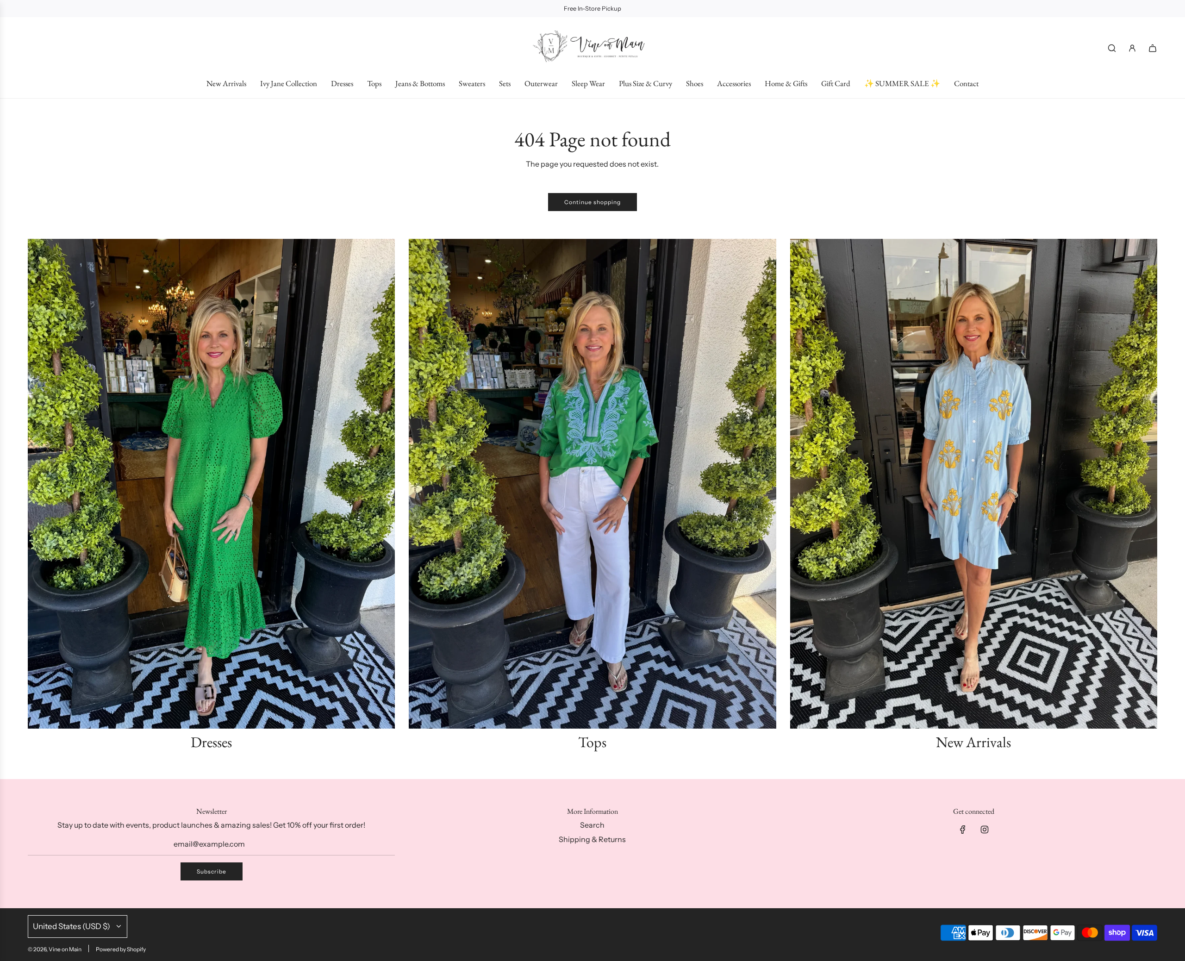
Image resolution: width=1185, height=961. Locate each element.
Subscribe (211, 871)
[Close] (1158, 670)
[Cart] (1152, 48)
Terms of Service (1052, 926)
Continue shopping (592, 202)
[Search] (1112, 48)
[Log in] (1132, 48)
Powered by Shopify (121, 949)
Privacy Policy (1121, 917)
